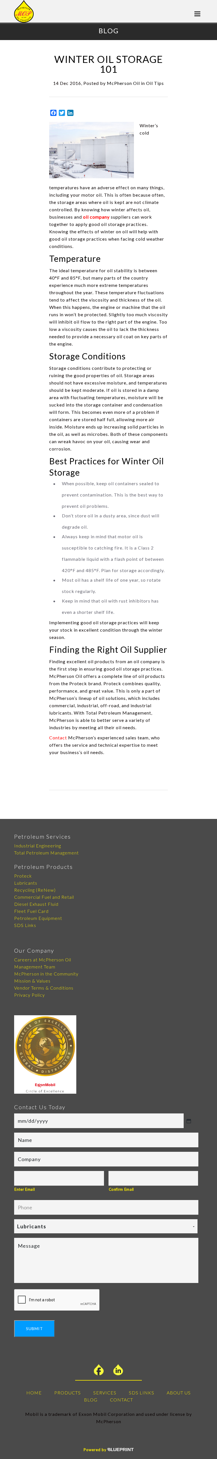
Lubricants (25, 882)
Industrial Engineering (37, 845)
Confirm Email (121, 1189)
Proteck (23, 875)
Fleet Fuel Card (31, 911)
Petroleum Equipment (38, 918)
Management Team (34, 966)
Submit (34, 1328)
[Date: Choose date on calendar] (189, 1121)
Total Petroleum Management (46, 852)
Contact (58, 737)
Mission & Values (32, 980)
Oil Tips (155, 83)
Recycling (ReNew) (35, 890)
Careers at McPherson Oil (42, 959)
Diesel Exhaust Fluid (36, 904)
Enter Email (24, 1189)
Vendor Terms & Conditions (43, 987)
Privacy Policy (29, 994)
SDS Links (25, 925)
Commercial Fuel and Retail (44, 897)
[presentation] (57, 1300)
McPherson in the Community (46, 973)
